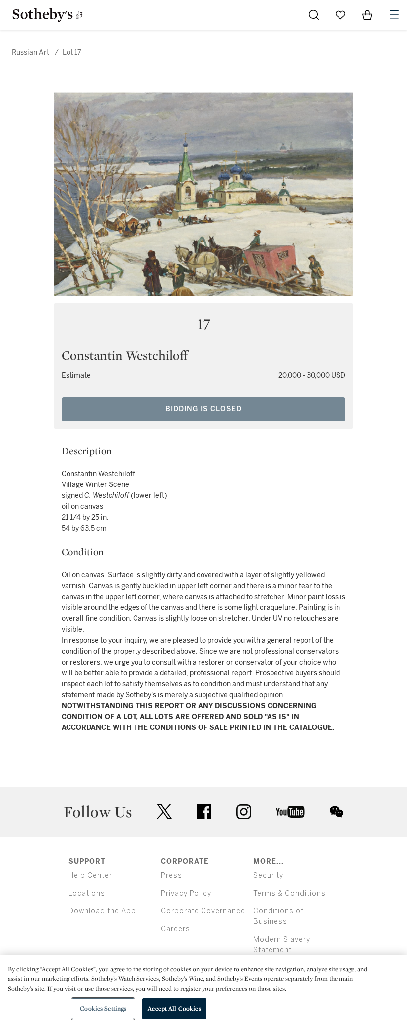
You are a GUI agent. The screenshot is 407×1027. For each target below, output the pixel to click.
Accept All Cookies (174, 1008)
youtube (290, 812)
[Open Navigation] (394, 14)
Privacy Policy (186, 893)
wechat (336, 812)
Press (171, 875)
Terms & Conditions (289, 893)
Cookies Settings (103, 1008)
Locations (86, 893)
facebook (204, 811)
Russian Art (30, 52)
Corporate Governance (203, 911)
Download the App (102, 911)
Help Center (90, 875)
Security (268, 875)
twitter (164, 811)
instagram (243, 811)
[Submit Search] (314, 15)
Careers (175, 929)
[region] (203, 991)
